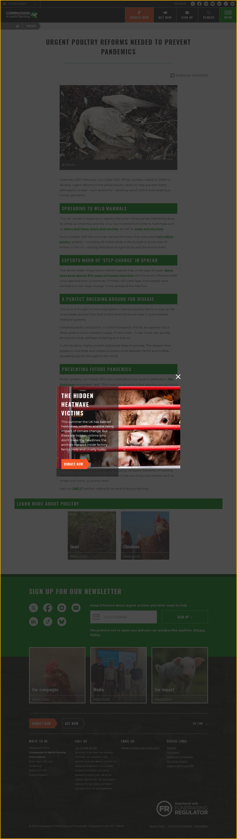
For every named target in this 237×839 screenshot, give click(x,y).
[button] (178, 377)
